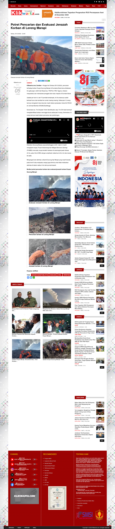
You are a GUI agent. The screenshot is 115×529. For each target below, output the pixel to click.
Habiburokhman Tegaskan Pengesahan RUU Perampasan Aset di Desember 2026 (85, 276)
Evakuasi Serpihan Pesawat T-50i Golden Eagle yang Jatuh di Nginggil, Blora (89, 144)
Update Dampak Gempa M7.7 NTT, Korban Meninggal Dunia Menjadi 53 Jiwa (85, 259)
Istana (26, 6)
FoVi (99, 6)
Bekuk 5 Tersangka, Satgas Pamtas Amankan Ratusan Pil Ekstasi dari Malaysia (88, 151)
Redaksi (79, 498)
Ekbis (76, 54)
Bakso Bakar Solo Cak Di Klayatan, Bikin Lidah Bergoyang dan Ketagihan (85, 404)
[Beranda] (25, 12)
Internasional (34, 6)
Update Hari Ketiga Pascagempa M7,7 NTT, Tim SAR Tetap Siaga (84, 251)
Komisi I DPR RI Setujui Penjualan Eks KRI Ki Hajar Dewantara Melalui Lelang (85, 299)
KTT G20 (47, 482)
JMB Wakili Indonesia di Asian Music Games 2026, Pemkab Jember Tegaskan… (85, 44)
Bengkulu (77, 32)
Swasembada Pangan (50, 465)
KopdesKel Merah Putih (50, 461)
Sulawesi (73, 6)
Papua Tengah (79, 355)
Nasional (43, 6)
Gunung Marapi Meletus (40, 275)
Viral (60, 275)
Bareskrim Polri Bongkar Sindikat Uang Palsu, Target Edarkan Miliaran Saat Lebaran (85, 360)
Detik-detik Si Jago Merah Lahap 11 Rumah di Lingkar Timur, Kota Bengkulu (88, 141)
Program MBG (48, 458)
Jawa (57, 6)
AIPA (46, 480)
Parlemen (77, 280)
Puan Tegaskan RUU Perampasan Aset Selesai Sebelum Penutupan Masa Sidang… (84, 306)
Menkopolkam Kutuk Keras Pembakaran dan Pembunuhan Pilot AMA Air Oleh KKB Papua (85, 339)
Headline (53, 275)
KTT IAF (46, 485)
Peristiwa (67, 275)
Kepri (76, 325)
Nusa (93, 6)
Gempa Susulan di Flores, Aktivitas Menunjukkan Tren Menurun (85, 236)
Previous (103, 20)
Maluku (81, 6)
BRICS (46, 477)
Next (104, 20)
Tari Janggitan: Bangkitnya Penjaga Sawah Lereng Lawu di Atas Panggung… (85, 411)
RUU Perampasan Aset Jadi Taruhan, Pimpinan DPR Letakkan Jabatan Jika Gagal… (85, 291)
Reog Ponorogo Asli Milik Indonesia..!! (87, 147)
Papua (87, 6)
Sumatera (51, 6)
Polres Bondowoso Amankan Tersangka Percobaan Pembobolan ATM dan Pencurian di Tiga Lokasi (85, 331)
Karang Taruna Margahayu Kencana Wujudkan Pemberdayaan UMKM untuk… (85, 427)
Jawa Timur (77, 48)
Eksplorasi (77, 407)
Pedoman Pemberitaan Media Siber (85, 501)
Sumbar (29, 83)
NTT (76, 238)
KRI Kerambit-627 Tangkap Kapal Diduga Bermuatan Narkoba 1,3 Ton (85, 322)
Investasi (47, 470)
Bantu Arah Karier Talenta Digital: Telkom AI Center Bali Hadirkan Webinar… (84, 59)
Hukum (77, 343)
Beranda (13, 6)
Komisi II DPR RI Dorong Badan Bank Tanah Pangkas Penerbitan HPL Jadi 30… (84, 284)
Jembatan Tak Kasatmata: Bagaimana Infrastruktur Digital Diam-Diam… (84, 434)
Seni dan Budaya (49, 473)
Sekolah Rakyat (48, 463)
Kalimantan (65, 6)
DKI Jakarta (78, 38)
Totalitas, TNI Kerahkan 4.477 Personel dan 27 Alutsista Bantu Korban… (84, 229)
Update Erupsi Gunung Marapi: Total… (54, 359)
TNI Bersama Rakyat (50, 468)
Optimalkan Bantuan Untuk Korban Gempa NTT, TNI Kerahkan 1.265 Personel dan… (85, 244)
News (19, 6)
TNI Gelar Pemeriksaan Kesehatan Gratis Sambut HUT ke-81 (84, 36)
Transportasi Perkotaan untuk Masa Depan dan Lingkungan (85, 51)
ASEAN (46, 475)
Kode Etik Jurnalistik (82, 503)
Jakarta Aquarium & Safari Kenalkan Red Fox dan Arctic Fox (85, 418)
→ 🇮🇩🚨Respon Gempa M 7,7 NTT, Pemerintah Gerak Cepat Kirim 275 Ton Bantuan (88, 135)
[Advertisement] (89, 214)
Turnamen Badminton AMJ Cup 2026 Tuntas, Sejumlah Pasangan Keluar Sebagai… (85, 29)
